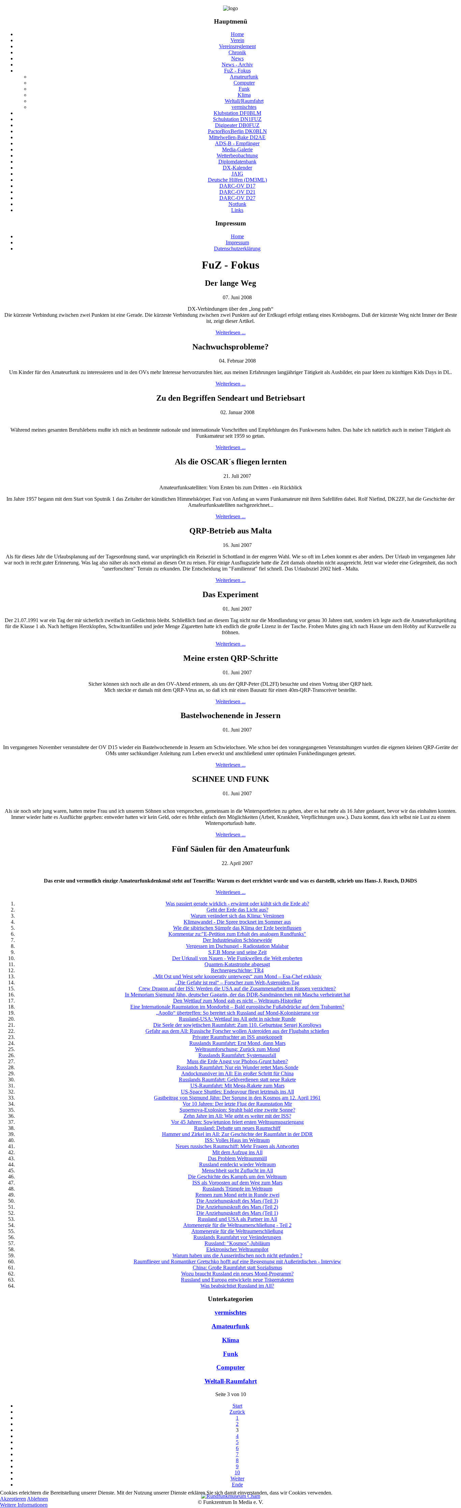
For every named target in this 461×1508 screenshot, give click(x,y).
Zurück (237, 1412)
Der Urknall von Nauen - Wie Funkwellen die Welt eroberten (237, 958)
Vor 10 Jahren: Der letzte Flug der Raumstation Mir (237, 1104)
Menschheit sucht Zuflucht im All (237, 1170)
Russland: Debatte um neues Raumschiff (237, 1128)
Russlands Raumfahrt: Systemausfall (237, 1055)
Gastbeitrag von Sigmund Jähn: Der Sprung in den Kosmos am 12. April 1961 (237, 1098)
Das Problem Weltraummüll (237, 1158)
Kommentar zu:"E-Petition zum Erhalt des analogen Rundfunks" (237, 934)
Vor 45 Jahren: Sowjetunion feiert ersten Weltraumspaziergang (237, 1122)
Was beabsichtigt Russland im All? (237, 1286)
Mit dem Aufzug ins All (237, 1152)
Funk (230, 1353)
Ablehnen (37, 1499)
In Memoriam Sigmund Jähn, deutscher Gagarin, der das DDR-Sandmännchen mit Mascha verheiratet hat (237, 994)
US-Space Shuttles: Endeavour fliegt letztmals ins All (237, 1092)
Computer (230, 1367)
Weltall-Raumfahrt (231, 1381)
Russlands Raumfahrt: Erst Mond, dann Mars (237, 1043)
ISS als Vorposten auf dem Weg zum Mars (237, 1183)
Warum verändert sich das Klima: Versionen (237, 916)
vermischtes (230, 1312)
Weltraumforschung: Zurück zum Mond (237, 1049)
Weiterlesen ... (231, 332)
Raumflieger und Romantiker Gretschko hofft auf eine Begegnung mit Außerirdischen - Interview (237, 1261)
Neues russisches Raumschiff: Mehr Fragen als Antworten (237, 1146)
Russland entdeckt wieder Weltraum (237, 1164)
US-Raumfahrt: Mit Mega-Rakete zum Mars (237, 1085)
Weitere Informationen (24, 1505)
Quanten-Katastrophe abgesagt (237, 964)
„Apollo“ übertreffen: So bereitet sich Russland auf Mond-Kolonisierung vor (237, 1013)
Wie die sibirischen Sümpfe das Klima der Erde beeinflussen (237, 928)
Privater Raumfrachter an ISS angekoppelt (237, 1037)
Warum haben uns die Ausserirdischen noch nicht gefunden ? (237, 1255)
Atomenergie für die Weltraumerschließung (237, 1231)
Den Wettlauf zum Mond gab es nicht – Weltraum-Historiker (237, 1001)
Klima (230, 1340)
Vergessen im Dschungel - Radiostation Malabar (237, 946)
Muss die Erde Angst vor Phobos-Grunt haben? (237, 1061)
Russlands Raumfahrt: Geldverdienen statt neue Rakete (237, 1079)
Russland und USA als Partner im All (237, 1219)
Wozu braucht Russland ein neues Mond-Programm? (237, 1273)
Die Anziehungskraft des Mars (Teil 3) (237, 1201)
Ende (237, 1484)
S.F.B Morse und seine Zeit (237, 952)
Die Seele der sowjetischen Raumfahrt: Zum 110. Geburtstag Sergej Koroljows (237, 1025)
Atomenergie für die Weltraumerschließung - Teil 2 (237, 1225)
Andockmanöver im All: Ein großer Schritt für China (237, 1073)
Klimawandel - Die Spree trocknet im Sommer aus (237, 922)
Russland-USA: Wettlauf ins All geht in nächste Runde (237, 1019)
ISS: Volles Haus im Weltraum (237, 1140)
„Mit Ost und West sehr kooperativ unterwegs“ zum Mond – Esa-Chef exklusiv (237, 976)
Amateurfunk (230, 1326)
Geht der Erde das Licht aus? (237, 910)
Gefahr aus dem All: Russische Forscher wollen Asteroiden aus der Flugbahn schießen (237, 1031)
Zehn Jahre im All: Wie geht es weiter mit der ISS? (237, 1116)
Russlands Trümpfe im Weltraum (237, 1189)
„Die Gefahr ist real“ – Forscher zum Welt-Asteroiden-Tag (237, 982)
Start (237, 1406)
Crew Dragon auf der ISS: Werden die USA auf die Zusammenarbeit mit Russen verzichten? (237, 988)
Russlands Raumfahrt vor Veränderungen (237, 1237)
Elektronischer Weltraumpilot (237, 1249)
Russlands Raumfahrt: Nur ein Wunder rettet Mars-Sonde (237, 1067)
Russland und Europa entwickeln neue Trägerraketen (237, 1280)
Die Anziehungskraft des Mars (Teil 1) (237, 1213)
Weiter (237, 1478)
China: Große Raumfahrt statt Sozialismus (237, 1267)
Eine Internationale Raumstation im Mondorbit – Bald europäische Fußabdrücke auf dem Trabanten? (237, 1007)
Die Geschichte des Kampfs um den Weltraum (237, 1176)
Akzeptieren (13, 1499)
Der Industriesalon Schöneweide (237, 940)
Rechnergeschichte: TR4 (237, 970)
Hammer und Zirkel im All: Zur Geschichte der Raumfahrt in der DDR (237, 1134)
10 (237, 1472)
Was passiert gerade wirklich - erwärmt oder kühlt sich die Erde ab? (237, 903)
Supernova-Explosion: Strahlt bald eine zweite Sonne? (237, 1110)
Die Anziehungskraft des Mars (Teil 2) (237, 1207)
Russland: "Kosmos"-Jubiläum (237, 1243)
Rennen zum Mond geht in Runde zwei (237, 1195)
